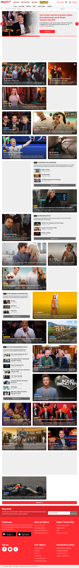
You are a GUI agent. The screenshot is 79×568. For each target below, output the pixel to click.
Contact (37, 551)
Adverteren (37, 556)
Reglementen (60, 528)
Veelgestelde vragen (62, 525)
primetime (28, 6)
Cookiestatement (61, 553)
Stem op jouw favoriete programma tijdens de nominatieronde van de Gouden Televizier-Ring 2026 (56, 17)
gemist (34, 6)
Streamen (49, 6)
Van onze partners (40, 558)
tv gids (15, 6)
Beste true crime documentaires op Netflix (17, 347)
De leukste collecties (40, 533)
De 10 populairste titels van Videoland (46, 162)
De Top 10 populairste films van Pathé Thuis (17, 293)
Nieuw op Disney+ (40, 528)
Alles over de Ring (61, 533)
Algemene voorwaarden (63, 548)
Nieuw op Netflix (39, 525)
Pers (57, 530)
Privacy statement (62, 551)
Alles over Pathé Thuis (41, 530)
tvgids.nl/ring (43, 26)
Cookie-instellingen (62, 556)
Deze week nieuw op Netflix (44, 216)
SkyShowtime (38, 548)
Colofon (37, 553)
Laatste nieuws (41, 6)
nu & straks (21, 6)
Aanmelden (73, 513)
